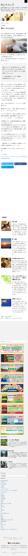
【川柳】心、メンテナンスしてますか (13, 318)
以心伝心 (10, 461)
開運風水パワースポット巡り (7, 519)
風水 (9, 158)
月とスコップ (8, 4)
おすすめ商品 (3, 483)
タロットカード (6, 156)
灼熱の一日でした (16, 299)
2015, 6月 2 (12, 78)
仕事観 (2, 500)
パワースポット (4, 492)
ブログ (2, 493)
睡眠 (6, 158)
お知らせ (2, 487)
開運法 (2, 518)
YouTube (2, 482)
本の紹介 (2, 509)
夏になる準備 (8, 316)
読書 (2, 514)
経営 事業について (5, 513)
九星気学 (2, 496)
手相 (2, 505)
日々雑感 (5, 154)
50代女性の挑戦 (4, 480)
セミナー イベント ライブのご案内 (9, 490)
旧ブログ (20, 538)
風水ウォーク (3, 524)
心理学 (22, 156)
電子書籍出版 (3, 521)
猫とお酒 (14, 221)
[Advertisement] (12, 182)
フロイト (13, 156)
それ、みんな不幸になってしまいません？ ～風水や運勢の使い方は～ (19, 277)
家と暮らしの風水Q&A (13, 538)
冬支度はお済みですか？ (18, 258)
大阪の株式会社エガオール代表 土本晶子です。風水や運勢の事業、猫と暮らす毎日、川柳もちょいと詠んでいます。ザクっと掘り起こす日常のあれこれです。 (14, 547)
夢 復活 (14, 239)
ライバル (18, 156)
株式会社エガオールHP (7, 537)
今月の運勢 (3, 498)
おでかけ (2, 485)
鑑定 (2, 516)
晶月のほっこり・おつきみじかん (9, 529)
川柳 (2, 501)
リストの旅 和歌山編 (13, 439)
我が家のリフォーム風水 (6, 503)
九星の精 (2, 495)
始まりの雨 (11, 450)
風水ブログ (15, 537)
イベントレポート (4, 488)
